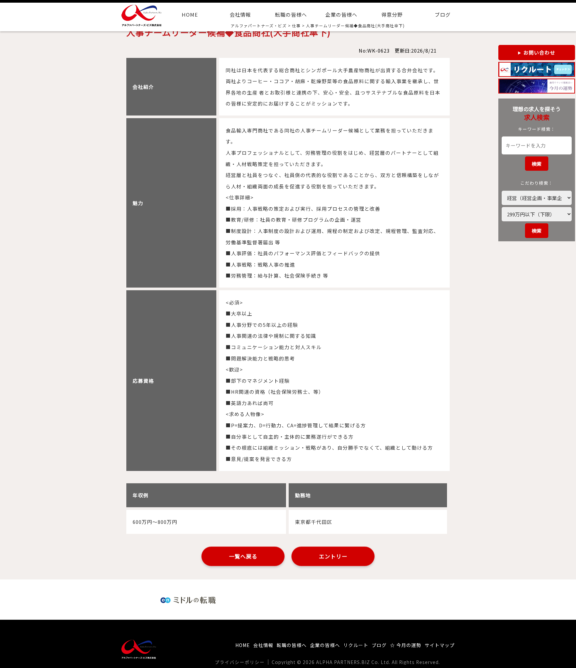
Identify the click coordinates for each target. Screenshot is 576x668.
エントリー (333, 556)
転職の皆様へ (291, 14)
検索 (537, 163)
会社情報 (240, 14)
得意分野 (392, 14)
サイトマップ (440, 645)
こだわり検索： (536, 183)
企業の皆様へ (341, 14)
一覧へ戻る (243, 556)
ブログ (443, 14)
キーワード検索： (536, 129)
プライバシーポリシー (240, 662)
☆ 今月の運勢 (405, 645)
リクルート (355, 645)
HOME (190, 14)
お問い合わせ (539, 52)
